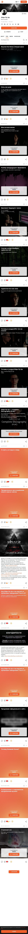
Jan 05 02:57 (4, 446)
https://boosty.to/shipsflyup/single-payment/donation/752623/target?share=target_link (11, 575)
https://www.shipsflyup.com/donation (13, 656)
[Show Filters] (26, 40)
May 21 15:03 (4, 163)
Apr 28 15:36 (4, 405)
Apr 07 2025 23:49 (5, 745)
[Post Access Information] (24, 43)
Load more (14, 871)
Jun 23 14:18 (4, 42)
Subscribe (14, 28)
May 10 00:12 (4, 244)
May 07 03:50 (4, 284)
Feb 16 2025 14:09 (5, 785)
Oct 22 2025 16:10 (5, 526)
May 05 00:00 (4, 325)
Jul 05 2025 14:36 (5, 627)
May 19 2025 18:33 (5, 705)
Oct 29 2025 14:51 (5, 486)
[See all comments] (2, 78)
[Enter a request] (24, 40)
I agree (14, 931)
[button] (2, 2)
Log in (23, 1)
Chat (21, 31)
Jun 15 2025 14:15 (5, 664)
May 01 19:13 (4, 365)
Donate (8, 31)
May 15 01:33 (4, 204)
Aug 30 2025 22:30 (5, 587)
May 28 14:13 (4, 123)
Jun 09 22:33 (4, 83)
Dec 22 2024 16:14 (5, 826)
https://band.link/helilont (11, 565)
